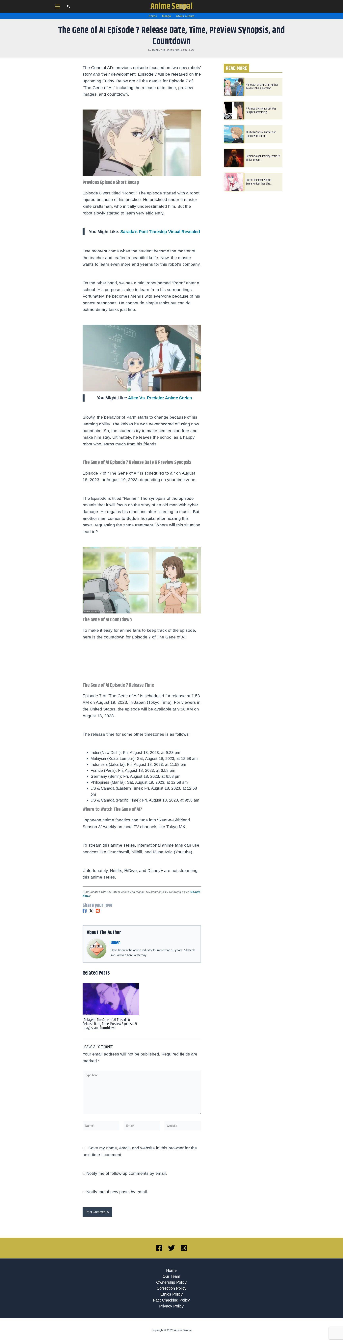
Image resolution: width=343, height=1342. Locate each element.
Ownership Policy (171, 1282)
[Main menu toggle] (57, 6)
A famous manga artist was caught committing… (261, 110)
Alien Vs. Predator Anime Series (160, 397)
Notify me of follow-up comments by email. (126, 1173)
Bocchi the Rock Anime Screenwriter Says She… (259, 182)
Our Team (171, 1276)
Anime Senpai (171, 6)
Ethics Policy (171, 1294)
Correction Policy (171, 1288)
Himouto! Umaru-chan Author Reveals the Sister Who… (262, 86)
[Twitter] (91, 911)
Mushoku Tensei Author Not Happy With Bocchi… (261, 134)
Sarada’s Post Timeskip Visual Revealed (160, 231)
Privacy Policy (171, 1306)
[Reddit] (98, 911)
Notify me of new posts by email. (117, 1191)
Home (171, 1270)
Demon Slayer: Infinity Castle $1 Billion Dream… (263, 158)
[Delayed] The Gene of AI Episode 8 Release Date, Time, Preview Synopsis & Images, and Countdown (110, 1024)
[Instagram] (183, 1248)
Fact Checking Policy (171, 1300)
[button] (68, 7)
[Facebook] (85, 911)
